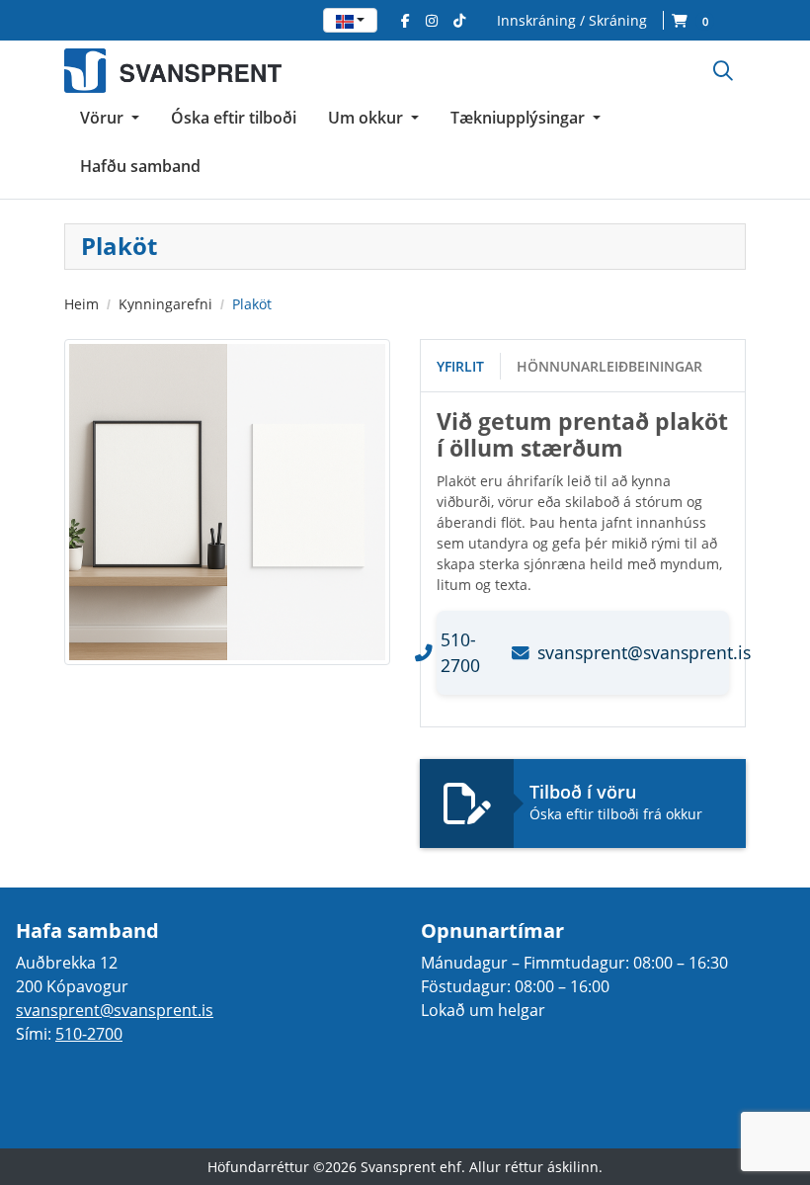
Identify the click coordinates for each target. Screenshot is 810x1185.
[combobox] (350, 20)
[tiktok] (459, 20)
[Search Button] (723, 70)
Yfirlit (460, 366)
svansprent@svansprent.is (114, 1010)
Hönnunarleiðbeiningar (609, 366)
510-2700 (88, 1034)
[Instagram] (432, 20)
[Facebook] (405, 20)
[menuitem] (109, 117)
